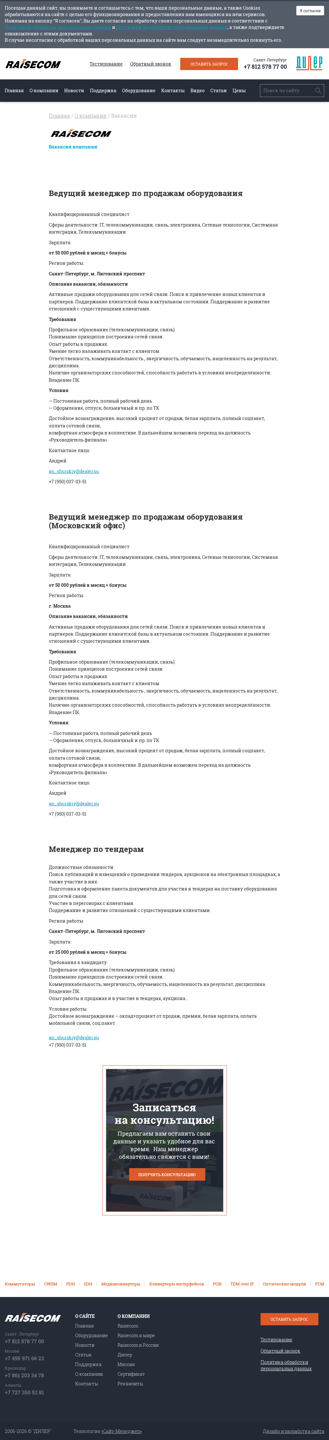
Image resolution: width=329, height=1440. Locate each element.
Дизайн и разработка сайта (293, 1431)
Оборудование (139, 90)
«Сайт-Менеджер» (121, 1431)
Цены (239, 90)
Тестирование (106, 64)
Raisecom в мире (136, 1335)
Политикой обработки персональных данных (58, 27)
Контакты (173, 90)
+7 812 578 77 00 (265, 66)
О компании (44, 90)
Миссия (126, 1364)
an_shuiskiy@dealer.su (74, 471)
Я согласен (310, 10)
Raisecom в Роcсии (138, 1345)
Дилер (125, 1355)
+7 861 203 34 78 (24, 1375)
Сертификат (131, 1374)
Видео (198, 90)
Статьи (218, 90)
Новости (74, 90)
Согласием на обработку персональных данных (171, 27)
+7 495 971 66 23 (24, 1358)
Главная (14, 90)
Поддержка (103, 90)
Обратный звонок (150, 64)
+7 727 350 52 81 (24, 1392)
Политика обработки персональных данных (286, 1365)
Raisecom (128, 1326)
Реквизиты (130, 1384)
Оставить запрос (209, 64)
